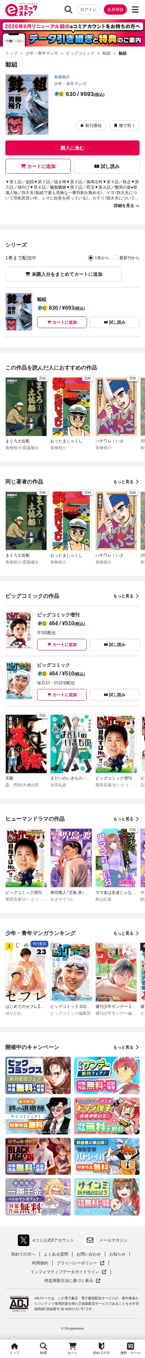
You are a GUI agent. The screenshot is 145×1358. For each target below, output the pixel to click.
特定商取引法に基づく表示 (72, 1280)
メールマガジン (113, 1240)
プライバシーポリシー (81, 1263)
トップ (14, 1353)
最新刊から (129, 257)
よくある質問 (56, 1254)
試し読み (110, 166)
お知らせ (117, 1254)
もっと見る (123, 481)
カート (72, 1353)
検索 (43, 1353)
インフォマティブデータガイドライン (64, 1272)
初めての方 (101, 1353)
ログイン (88, 9)
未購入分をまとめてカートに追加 (67, 274)
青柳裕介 (62, 77)
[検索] (68, 9)
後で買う (127, 125)
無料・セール (130, 1353)
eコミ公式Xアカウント (48, 1241)
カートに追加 (41, 166)
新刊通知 (93, 125)
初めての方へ (23, 1254)
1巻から (102, 257)
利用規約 (40, 1263)
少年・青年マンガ (70, 83)
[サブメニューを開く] (135, 9)
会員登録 (115, 9)
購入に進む (72, 148)
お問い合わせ (89, 1254)
